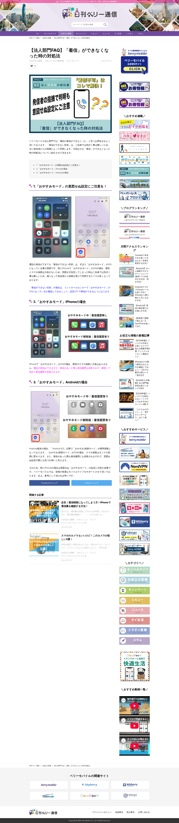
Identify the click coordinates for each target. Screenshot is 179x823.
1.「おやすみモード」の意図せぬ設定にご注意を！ (58, 165)
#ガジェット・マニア (86, 519)
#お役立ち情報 (35, 61)
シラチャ (129, 33)
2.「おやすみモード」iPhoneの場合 (51, 169)
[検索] (105, 24)
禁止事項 (130, 812)
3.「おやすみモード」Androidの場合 (52, 172)
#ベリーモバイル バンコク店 (73, 522)
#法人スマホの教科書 (54, 61)
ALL (37, 33)
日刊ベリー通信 (34, 38)
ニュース (106, 33)
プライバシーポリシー (102, 812)
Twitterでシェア (91, 483)
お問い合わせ (144, 812)
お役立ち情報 (66, 33)
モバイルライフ (50, 33)
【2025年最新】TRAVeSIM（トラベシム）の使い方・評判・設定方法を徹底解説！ (88, 1)
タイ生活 (117, 33)
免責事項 (119, 812)
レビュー (94, 33)
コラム (140, 33)
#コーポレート (73, 61)
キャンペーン (81, 33)
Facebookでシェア (49, 483)
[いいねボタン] (31, 66)
